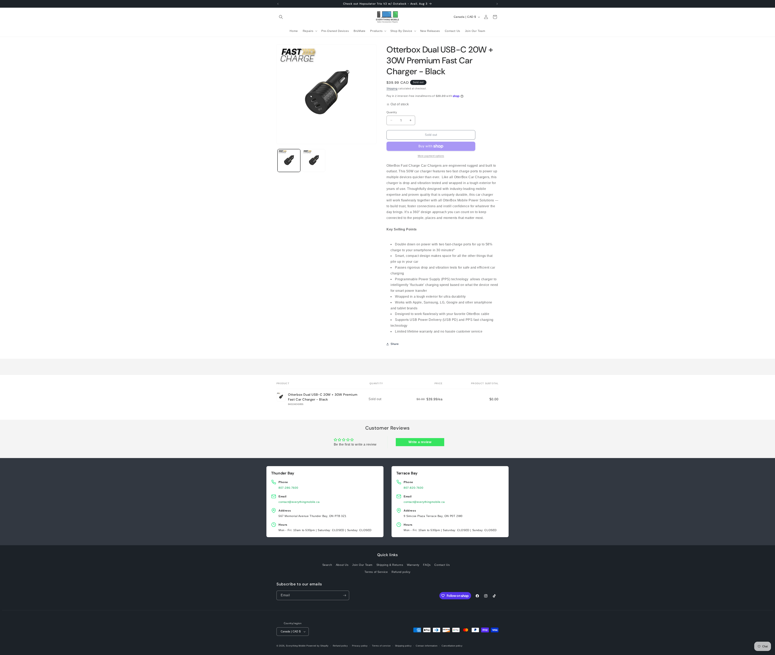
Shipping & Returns (389, 564)
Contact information (426, 645)
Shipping (392, 88)
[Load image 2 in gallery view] (313, 160)
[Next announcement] (497, 4)
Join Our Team (362, 564)
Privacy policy (360, 645)
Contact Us (442, 564)
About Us (342, 564)
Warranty (413, 564)
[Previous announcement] (277, 4)
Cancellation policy (452, 645)
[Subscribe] (344, 595)
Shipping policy (403, 645)
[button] (280, 17)
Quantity (391, 112)
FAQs (426, 564)
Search (327, 564)
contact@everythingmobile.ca (299, 501)
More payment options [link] (431, 156)
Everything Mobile (296, 646)
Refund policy (401, 572)
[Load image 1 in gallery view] (289, 160)
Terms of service (381, 645)
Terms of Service (376, 572)
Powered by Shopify (317, 646)
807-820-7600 (413, 487)
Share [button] (395, 343)
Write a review (419, 442)
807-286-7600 (288, 487)
